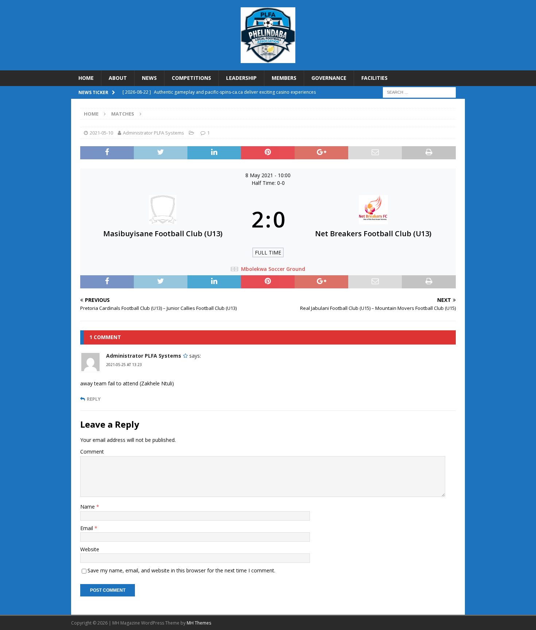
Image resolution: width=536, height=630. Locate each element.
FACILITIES (374, 77)
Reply (94, 399)
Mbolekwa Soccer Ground (273, 268)
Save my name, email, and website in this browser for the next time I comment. (181, 570)
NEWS (149, 77)
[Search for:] (419, 91)
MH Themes (199, 623)
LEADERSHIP (241, 77)
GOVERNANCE (328, 77)
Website (89, 549)
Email (87, 528)
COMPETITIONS (191, 77)
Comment (92, 451)
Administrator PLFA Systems (153, 132)
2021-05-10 (101, 132)
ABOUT (118, 77)
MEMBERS (284, 77)
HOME (86, 77)
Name (88, 506)
